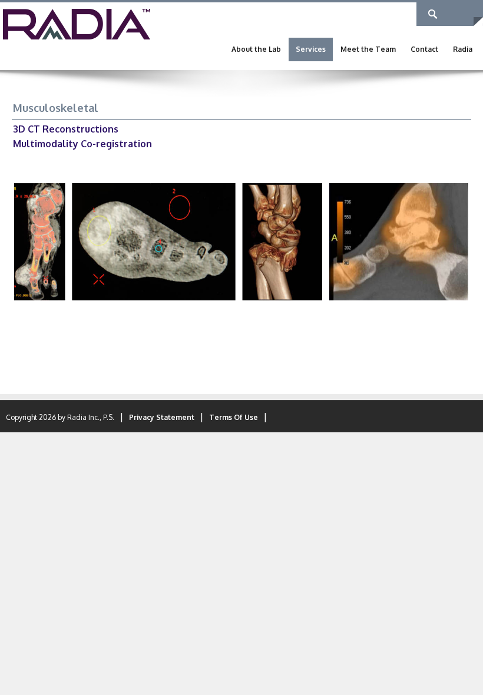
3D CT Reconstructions (65, 129)
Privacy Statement (161, 417)
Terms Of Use (233, 417)
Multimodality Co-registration (82, 144)
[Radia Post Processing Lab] (76, 23)
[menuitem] (256, 49)
